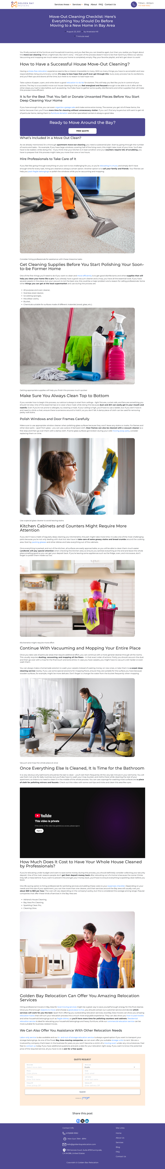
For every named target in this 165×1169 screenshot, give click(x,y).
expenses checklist (116, 886)
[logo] (22, 4)
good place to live (76, 1010)
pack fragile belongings (38, 171)
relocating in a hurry (109, 166)
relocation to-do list (75, 83)
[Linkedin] (87, 1121)
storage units (117, 1040)
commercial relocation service (120, 1021)
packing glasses (39, 542)
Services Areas (62, 4)
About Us (120, 1138)
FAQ (101, 4)
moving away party (121, 431)
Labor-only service (28, 1037)
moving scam (110, 1043)
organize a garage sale (65, 107)
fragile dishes (63, 1018)
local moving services (67, 1007)
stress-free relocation (37, 71)
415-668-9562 (144, 5)
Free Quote (82, 131)
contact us (31, 1046)
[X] (83, 1121)
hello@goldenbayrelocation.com (81, 1144)
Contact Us (110, 4)
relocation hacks (27, 1016)
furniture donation (59, 113)
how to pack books (135, 1016)
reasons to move (48, 1010)
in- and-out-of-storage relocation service (76, 1037)
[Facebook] (78, 1121)
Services (77, 4)
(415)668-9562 (72, 1133)
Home (118, 1133)
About (94, 4)
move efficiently (84, 276)
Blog (86, 4)
